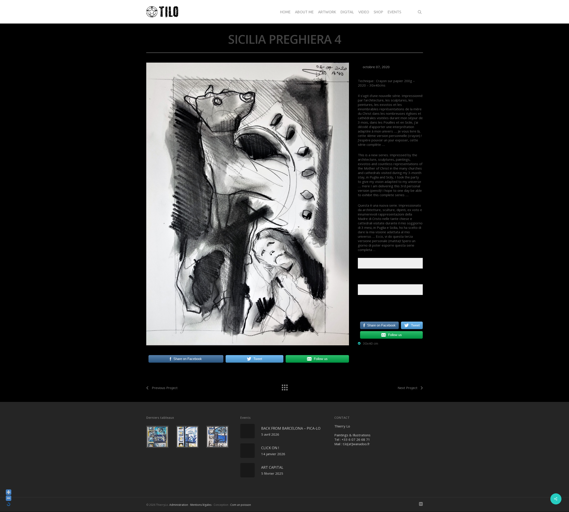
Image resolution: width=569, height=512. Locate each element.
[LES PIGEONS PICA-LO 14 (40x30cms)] (160, 437)
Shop (378, 12)
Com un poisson (240, 505)
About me (304, 12)
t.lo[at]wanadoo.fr (356, 444)
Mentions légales (200, 505)
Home (285, 12)
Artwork (327, 12)
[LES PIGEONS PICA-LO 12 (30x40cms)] (220, 437)
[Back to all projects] (284, 386)
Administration (178, 505)
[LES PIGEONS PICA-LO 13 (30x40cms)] (190, 437)
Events (394, 12)
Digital (347, 12)
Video (363, 12)
